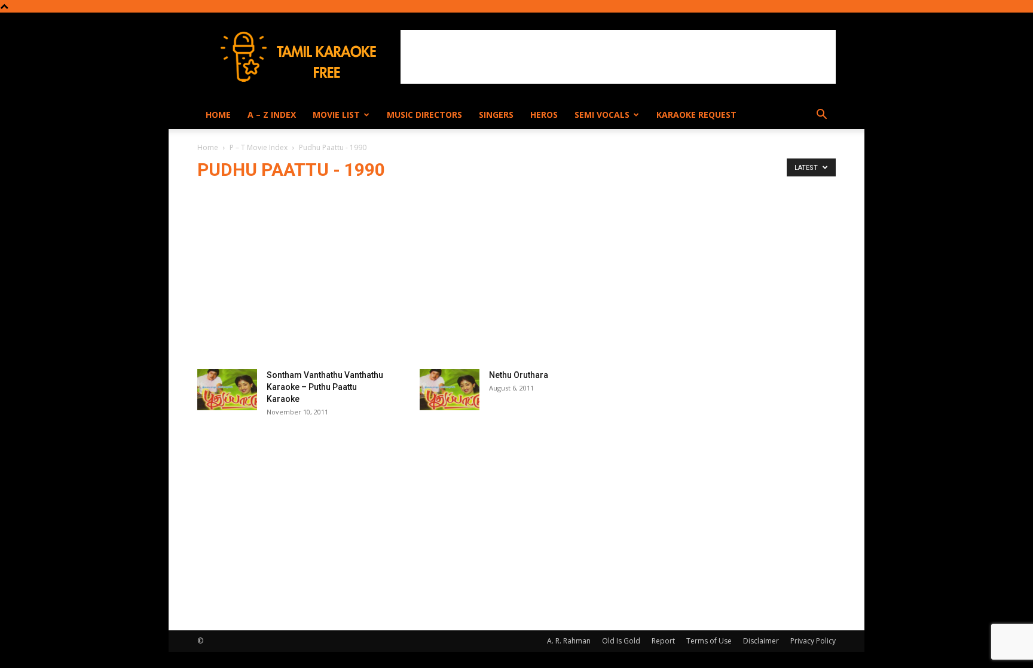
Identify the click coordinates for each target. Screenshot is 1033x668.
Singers (496, 114)
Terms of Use (709, 641)
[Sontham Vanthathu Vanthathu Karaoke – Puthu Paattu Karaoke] (227, 389)
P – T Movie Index (259, 147)
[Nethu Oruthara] (449, 389)
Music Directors (424, 114)
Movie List (336, 114)
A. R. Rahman (569, 641)
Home (218, 114)
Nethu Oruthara (518, 375)
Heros (544, 114)
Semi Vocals (601, 114)
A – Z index (271, 114)
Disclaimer (761, 641)
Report (663, 641)
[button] (821, 115)
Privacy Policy (813, 641)
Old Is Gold (621, 641)
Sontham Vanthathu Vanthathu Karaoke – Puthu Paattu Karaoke (325, 387)
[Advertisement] (618, 57)
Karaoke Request (696, 114)
